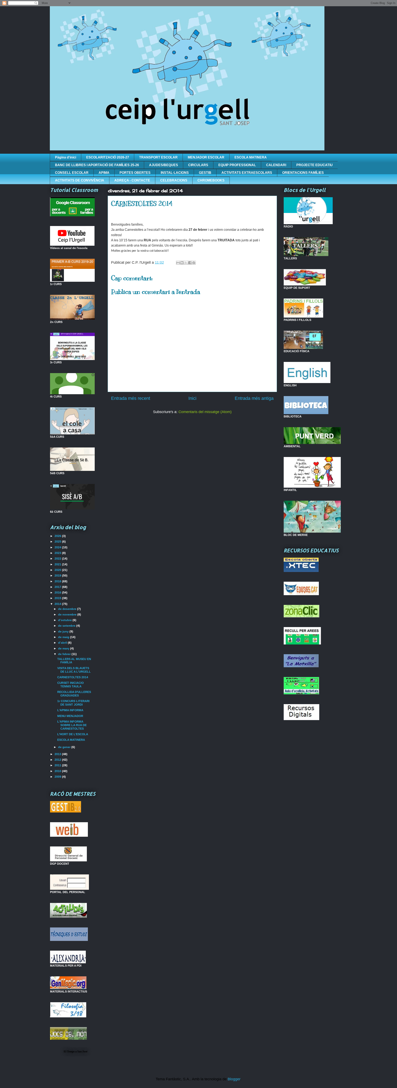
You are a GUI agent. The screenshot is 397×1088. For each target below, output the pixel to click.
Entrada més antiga (254, 398)
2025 (58, 541)
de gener (64, 747)
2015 (58, 598)
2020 (58, 570)
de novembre (67, 614)
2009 (58, 776)
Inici (192, 398)
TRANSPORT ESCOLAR (158, 157)
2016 (58, 592)
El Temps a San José (75, 1051)
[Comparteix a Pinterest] (194, 263)
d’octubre (65, 620)
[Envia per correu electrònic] (178, 263)
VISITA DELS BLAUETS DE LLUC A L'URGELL (74, 669)
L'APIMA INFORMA (70, 710)
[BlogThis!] (182, 263)
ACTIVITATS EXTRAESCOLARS (246, 172)
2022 (58, 558)
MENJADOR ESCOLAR (206, 157)
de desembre (67, 608)
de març (64, 648)
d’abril (63, 642)
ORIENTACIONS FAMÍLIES (303, 172)
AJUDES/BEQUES (163, 165)
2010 (58, 771)
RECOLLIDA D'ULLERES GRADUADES (74, 693)
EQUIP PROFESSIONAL (237, 165)
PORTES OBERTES (135, 172)
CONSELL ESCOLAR (71, 172)
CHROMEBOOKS (211, 180)
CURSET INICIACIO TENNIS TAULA (70, 684)
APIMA (104, 172)
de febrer (65, 654)
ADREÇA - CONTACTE (132, 180)
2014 (58, 604)
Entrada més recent (130, 398)
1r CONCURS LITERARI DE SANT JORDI (73, 702)
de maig (64, 637)
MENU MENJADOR (70, 716)
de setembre (67, 625)
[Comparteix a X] (186, 263)
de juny (63, 631)
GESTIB (205, 172)
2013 (58, 754)
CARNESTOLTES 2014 (72, 677)
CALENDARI (276, 165)
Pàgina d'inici (65, 157)
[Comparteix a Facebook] (190, 263)
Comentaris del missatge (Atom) (205, 412)
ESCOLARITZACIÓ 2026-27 (107, 157)
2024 (58, 547)
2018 (58, 581)
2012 (58, 759)
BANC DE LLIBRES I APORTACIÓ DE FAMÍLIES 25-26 (97, 165)
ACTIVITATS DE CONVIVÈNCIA (79, 180)
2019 (58, 575)
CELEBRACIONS (173, 180)
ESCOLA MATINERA (250, 157)
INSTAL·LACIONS (175, 172)
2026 (58, 536)
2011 (58, 765)
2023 (58, 553)
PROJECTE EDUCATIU (314, 165)
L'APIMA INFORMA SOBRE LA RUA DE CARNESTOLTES (72, 725)
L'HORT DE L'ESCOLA (72, 734)
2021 (58, 564)
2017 (58, 587)
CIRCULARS (198, 165)
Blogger (234, 1079)
